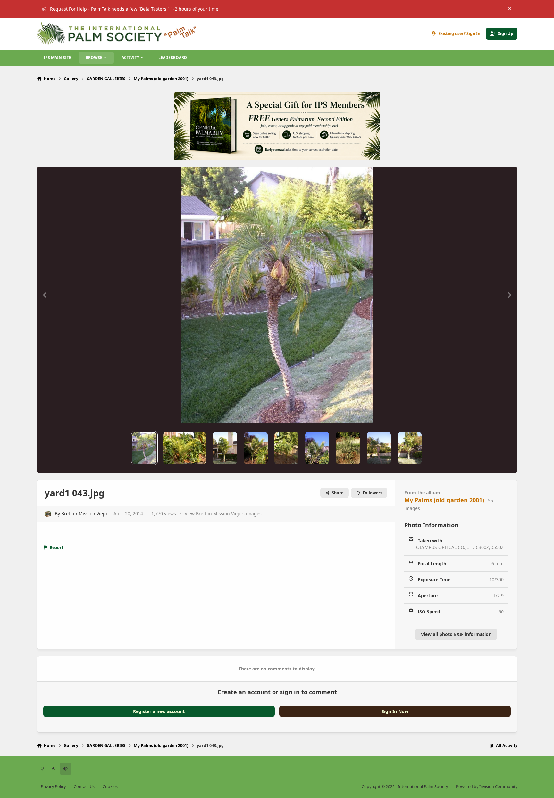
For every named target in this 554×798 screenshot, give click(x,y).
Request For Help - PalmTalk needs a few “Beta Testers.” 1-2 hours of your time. (135, 9)
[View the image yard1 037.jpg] (348, 448)
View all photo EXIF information (456, 634)
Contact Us (84, 786)
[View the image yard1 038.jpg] (317, 448)
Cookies (110, 786)
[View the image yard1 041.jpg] (225, 448)
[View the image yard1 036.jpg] (379, 448)
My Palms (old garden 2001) (444, 500)
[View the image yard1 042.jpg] (184, 448)
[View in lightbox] (277, 295)
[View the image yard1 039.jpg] (286, 448)
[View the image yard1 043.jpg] (144, 448)
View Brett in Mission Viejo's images (223, 514)
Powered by (486, 786)
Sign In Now (395, 711)
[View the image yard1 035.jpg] (410, 448)
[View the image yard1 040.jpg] (256, 448)
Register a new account (159, 711)
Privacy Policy (53, 786)
